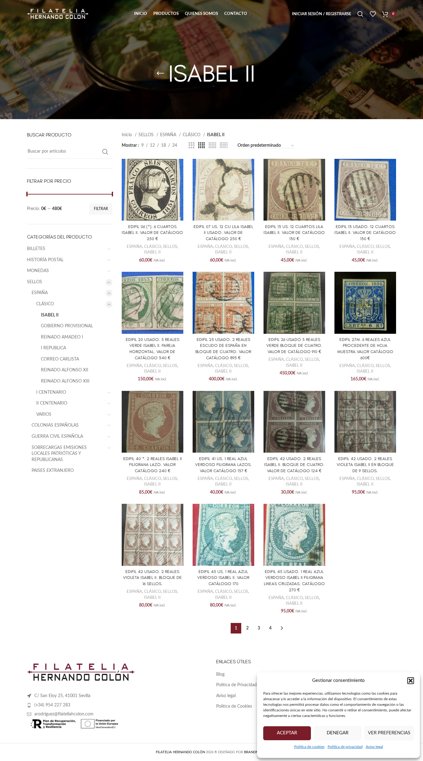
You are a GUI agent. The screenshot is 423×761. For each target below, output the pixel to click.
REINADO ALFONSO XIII (65, 381)
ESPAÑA (40, 293)
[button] (411, 681)
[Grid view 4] (201, 145)
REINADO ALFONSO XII (64, 370)
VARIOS (43, 414)
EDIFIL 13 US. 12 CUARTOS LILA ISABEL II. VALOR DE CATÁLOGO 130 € (294, 232)
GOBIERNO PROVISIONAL (67, 326)
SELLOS (34, 282)
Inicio (127, 135)
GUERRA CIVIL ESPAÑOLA (57, 436)
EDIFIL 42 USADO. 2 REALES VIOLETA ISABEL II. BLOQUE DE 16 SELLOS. (152, 577)
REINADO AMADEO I (62, 337)
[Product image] (152, 190)
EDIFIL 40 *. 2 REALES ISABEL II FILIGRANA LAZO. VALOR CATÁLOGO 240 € (152, 464)
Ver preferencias (389, 733)
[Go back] (160, 73)
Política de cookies (309, 747)
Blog (220, 674)
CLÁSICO (45, 304)
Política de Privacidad (236, 685)
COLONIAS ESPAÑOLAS (55, 425)
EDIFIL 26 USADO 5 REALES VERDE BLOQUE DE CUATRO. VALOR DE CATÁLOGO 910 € (294, 345)
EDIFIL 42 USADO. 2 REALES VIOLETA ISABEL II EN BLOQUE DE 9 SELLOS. (365, 464)
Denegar (337, 733)
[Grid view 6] (224, 145)
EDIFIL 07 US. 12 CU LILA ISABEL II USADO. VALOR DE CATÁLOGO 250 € (223, 232)
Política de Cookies (234, 706)
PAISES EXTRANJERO (53, 470)
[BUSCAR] (105, 152)
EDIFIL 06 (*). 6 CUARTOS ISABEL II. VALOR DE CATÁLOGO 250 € (152, 232)
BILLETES (36, 249)
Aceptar (287, 733)
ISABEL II (50, 315)
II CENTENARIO (51, 403)
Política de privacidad (345, 747)
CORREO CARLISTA (60, 359)
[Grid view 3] (191, 145)
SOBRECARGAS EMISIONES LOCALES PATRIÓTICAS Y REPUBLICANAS (59, 453)
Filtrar (101, 209)
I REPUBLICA (53, 348)
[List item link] (117, 705)
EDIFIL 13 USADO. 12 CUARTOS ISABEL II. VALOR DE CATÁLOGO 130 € (365, 232)
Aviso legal (374, 747)
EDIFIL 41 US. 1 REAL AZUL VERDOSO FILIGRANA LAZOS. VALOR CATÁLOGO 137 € (223, 464)
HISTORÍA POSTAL (45, 260)
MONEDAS (38, 271)
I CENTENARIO (51, 392)
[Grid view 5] (212, 145)
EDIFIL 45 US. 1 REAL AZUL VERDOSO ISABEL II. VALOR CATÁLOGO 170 (223, 577)
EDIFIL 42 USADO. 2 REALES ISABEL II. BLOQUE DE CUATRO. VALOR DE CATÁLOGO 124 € (294, 464)
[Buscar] (360, 14)
